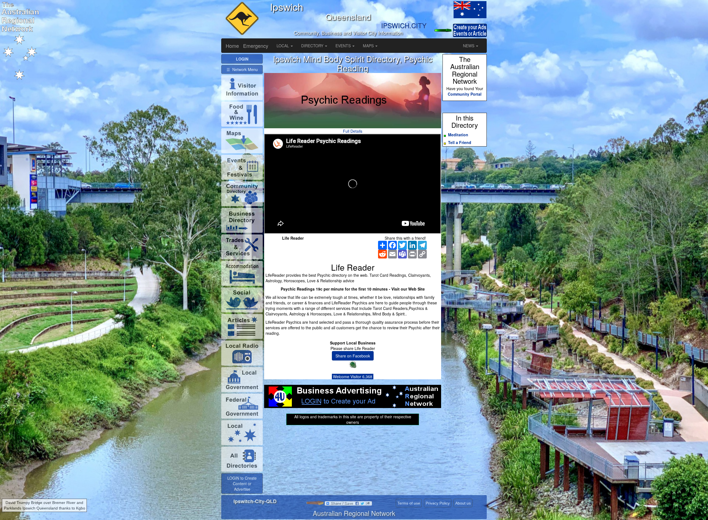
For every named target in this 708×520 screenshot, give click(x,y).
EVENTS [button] (343, 45)
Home (232, 45)
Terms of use (408, 503)
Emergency (255, 45)
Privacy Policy (438, 503)
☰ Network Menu (242, 69)
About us (463, 503)
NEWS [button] (469, 45)
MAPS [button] (369, 45)
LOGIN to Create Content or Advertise (242, 483)
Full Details (352, 131)
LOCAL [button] (283, 45)
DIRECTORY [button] (312, 45)
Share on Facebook (352, 356)
